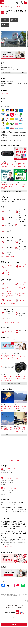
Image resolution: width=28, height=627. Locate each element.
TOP (2, 6)
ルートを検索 (20, 72)
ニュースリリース (19, 605)
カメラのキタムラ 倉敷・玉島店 (11, 478)
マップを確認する (7, 72)
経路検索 (14, 624)
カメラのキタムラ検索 (16, 6)
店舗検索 (7, 6)
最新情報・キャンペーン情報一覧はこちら (14, 191)
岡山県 (2, 8)
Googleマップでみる (14, 460)
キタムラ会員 (21, 1)
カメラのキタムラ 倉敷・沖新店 (11, 468)
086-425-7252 (4, 93)
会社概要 (8, 607)
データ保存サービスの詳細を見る (10, 322)
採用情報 (14, 607)
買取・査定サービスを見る (8, 256)
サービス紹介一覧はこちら (14, 383)
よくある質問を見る (6, 546)
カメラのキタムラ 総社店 (10, 488)
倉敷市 (7, 8)
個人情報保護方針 (8, 605)
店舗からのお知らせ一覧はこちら (14, 435)
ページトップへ (23, 601)
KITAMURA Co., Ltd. (11, 617)
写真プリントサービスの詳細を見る (10, 303)
